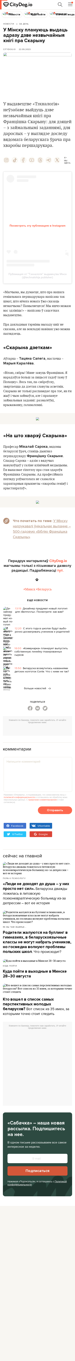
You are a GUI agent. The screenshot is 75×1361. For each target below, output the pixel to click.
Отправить (55, 810)
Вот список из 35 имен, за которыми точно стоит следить (36, 1006)
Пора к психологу (14, 878)
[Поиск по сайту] (60, 4)
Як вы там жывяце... (14, 927)
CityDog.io (9, 49)
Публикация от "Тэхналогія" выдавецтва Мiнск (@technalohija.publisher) (37, 276)
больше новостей (35, 688)
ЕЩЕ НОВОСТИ (37, 600)
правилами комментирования (42, 799)
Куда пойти (10, 965)
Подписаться (37, 1171)
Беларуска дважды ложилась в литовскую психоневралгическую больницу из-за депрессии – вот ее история (36, 893)
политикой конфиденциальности (19, 797)
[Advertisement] (39, 730)
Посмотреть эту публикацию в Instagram (37, 225)
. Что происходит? (37, 942)
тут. (60, 570)
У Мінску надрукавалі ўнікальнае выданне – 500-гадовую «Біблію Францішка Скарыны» (42, 528)
